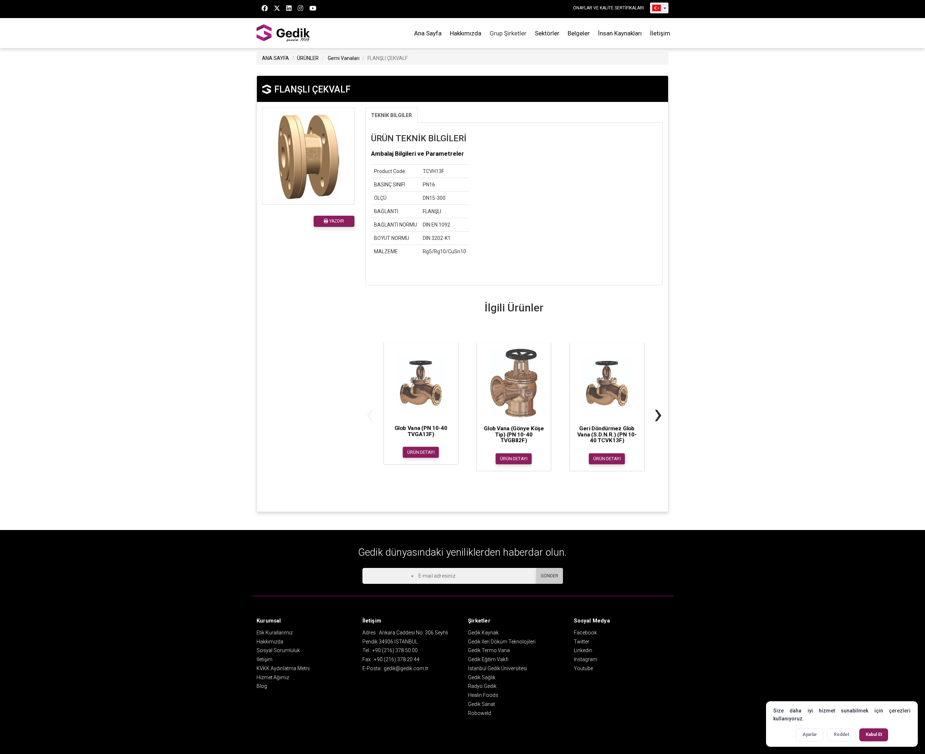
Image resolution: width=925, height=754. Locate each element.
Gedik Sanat (481, 704)
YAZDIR (336, 221)
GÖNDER (549, 575)
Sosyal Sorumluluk (278, 650)
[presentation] (369, 414)
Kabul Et (874, 734)
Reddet (841, 734)
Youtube (583, 668)
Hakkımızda (465, 33)
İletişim (660, 33)
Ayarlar (810, 734)
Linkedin (583, 650)
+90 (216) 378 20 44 (397, 659)
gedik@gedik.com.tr (406, 668)
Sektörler (547, 33)
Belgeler (579, 33)
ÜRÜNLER (308, 58)
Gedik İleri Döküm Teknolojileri (501, 642)
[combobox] (389, 576)
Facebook (585, 632)
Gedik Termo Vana (489, 650)
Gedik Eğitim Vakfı (488, 659)
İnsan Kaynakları (620, 33)
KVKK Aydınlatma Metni (283, 668)
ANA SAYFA (275, 58)
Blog (262, 686)
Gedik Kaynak (483, 632)
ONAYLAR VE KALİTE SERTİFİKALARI (608, 7)
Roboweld (479, 713)
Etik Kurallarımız (275, 632)
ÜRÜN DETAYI (421, 452)
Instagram (585, 659)
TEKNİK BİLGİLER (391, 115)
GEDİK (284, 33)
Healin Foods (483, 695)
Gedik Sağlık (481, 677)
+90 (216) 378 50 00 (395, 650)
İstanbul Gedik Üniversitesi (497, 668)
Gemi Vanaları (344, 58)
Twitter (581, 642)
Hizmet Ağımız (273, 677)
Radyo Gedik (482, 686)
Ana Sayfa (428, 33)
